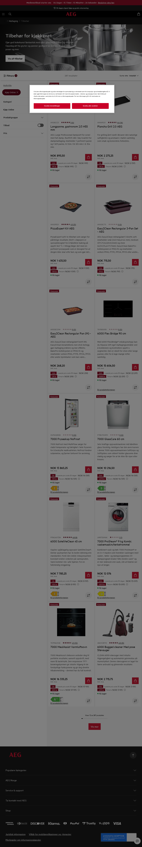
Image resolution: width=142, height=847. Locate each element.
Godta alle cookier (90, 106)
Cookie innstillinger (52, 106)
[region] (72, 99)
